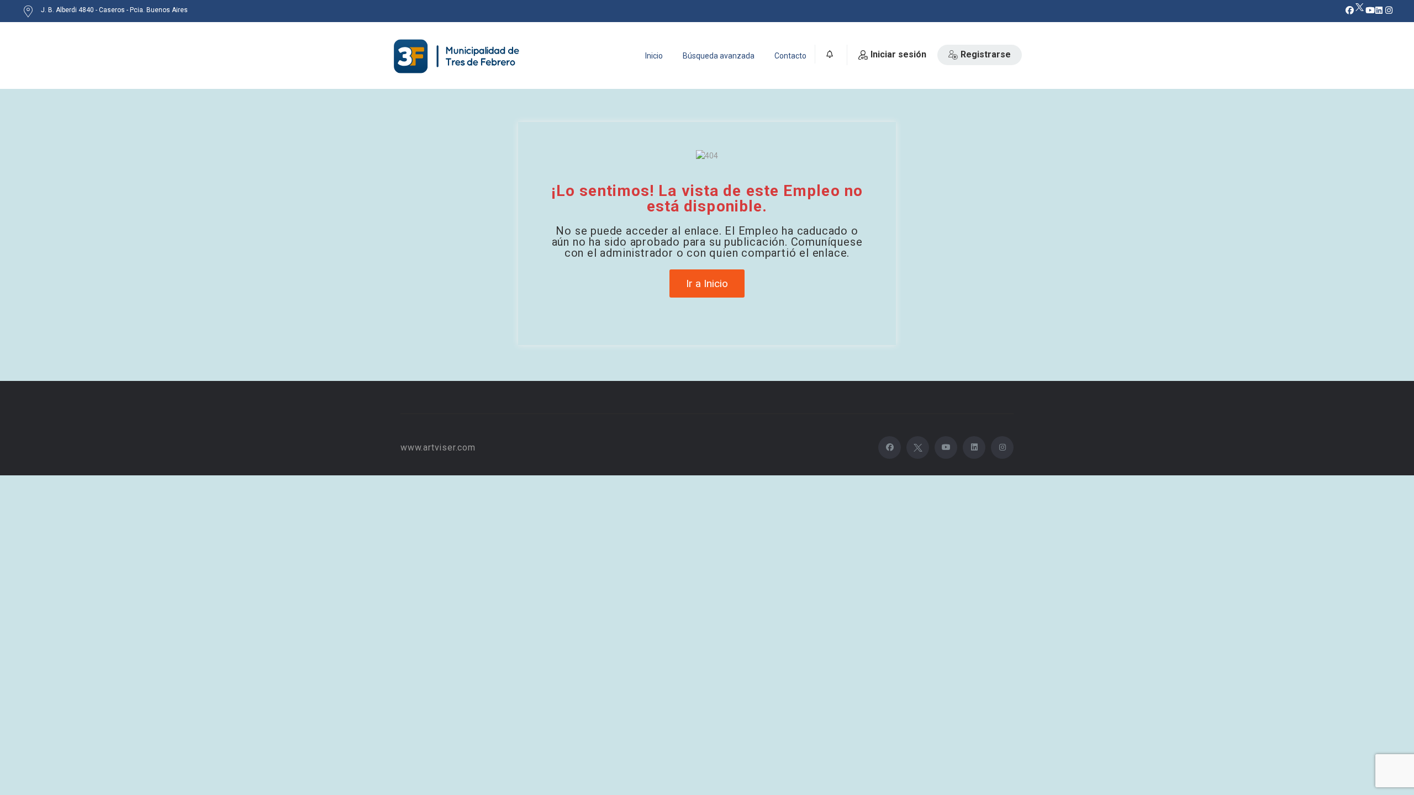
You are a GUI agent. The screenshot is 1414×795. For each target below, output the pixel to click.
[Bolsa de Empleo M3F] (458, 56)
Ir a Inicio (707, 283)
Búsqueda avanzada (719, 55)
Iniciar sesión (898, 54)
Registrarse (986, 54)
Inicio (654, 55)
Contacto (790, 55)
